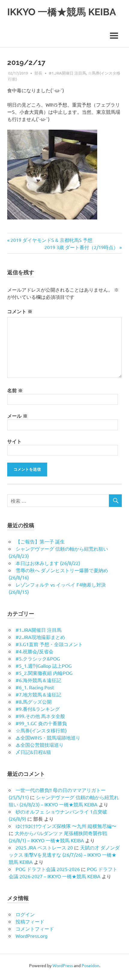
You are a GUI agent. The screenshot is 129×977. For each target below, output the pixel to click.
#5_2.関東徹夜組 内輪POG (44, 673)
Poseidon (90, 965)
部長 (38, 72)
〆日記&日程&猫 (33, 752)
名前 (15, 390)
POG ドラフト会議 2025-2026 (48, 869)
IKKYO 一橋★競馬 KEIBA (61, 11)
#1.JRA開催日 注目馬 (67, 72)
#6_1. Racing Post (35, 687)
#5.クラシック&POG (38, 658)
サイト (14, 441)
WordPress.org (31, 936)
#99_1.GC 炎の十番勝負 (41, 723)
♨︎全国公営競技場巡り (40, 745)
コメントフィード (35, 928)
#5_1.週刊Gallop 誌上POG (44, 666)
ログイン (25, 914)
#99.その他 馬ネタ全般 (40, 716)
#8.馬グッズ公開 (34, 702)
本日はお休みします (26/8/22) (48, 563)
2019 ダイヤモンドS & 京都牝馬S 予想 (51, 240)
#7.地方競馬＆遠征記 (38, 694)
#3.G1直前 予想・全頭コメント (49, 644)
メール (17, 416)
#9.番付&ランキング (38, 709)
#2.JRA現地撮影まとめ (40, 637)
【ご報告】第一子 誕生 (40, 541)
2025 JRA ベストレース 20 (44, 847)
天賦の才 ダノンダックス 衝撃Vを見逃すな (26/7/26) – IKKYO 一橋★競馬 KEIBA (64, 854)
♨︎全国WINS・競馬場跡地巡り (48, 737)
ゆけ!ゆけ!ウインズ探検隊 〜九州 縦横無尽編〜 (66, 826)
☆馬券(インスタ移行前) (41, 730)
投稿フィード (30, 921)
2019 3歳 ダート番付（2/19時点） (81, 247)
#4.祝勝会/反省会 (34, 651)
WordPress (62, 965)
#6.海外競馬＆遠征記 (38, 680)
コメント (19, 311)
